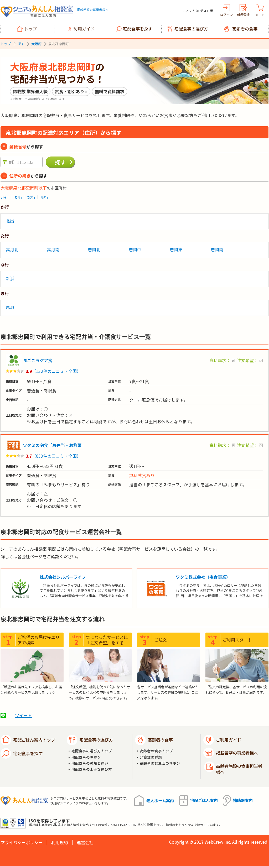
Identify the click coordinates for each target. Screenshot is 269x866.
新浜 (10, 278)
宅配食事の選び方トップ (91, 750)
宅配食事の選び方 (191, 28)
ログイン (226, 14)
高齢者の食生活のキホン (160, 763)
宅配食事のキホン (86, 757)
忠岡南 (217, 249)
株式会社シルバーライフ (63, 577)
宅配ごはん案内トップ (34, 740)
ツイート (23, 715)
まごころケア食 (37, 360)
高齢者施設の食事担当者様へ (239, 769)
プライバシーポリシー (22, 842)
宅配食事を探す (137, 28)
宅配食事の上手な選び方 (91, 769)
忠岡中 (135, 249)
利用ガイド (84, 28)
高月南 (53, 249)
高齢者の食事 (244, 28)
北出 (10, 220)
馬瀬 (10, 307)
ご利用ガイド (228, 740)
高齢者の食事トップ (156, 750)
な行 (31, 197)
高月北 (12, 249)
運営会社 (85, 842)
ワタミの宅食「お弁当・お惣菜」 (54, 445)
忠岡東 (176, 249)
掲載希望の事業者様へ (92, 9)
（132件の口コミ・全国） (56, 371)
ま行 (44, 197)
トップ (30, 28)
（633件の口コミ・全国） (56, 456)
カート (260, 14)
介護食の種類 (151, 757)
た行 (18, 197)
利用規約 (59, 842)
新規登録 (243, 14)
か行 (5, 197)
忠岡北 (94, 249)
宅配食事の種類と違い (89, 763)
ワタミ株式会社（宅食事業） (203, 577)
